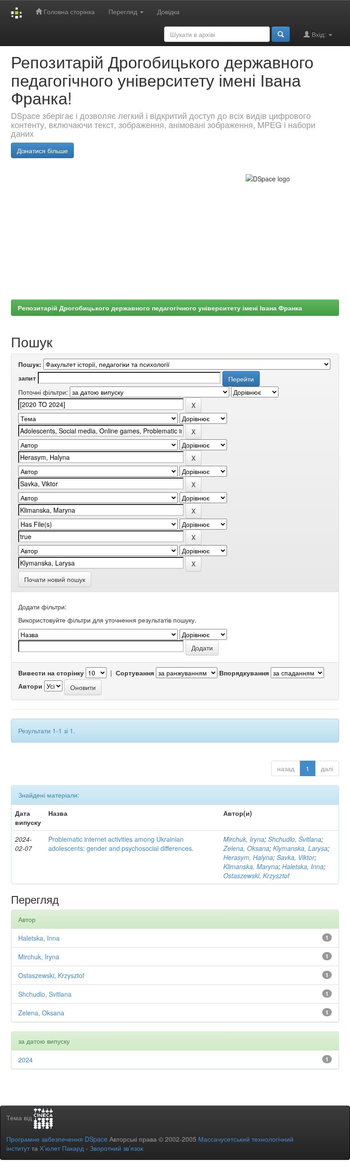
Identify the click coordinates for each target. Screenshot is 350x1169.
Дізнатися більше (42, 150)
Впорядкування (244, 672)
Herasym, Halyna (248, 857)
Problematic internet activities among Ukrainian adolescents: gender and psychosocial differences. (121, 843)
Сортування (135, 672)
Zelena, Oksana (246, 848)
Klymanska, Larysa (300, 848)
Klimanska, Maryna (250, 866)
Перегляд (123, 11)
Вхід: (319, 34)
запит (27, 377)
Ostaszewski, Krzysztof (256, 875)
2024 (25, 1059)
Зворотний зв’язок (116, 1148)
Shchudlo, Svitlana (294, 839)
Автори (30, 685)
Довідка (168, 11)
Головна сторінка (68, 11)
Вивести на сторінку (51, 672)
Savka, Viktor (295, 857)
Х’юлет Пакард (62, 1148)
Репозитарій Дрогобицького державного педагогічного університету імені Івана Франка (160, 307)
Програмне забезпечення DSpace (57, 1138)
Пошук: (29, 364)
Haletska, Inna (303, 866)
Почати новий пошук (54, 579)
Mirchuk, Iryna (243, 839)
